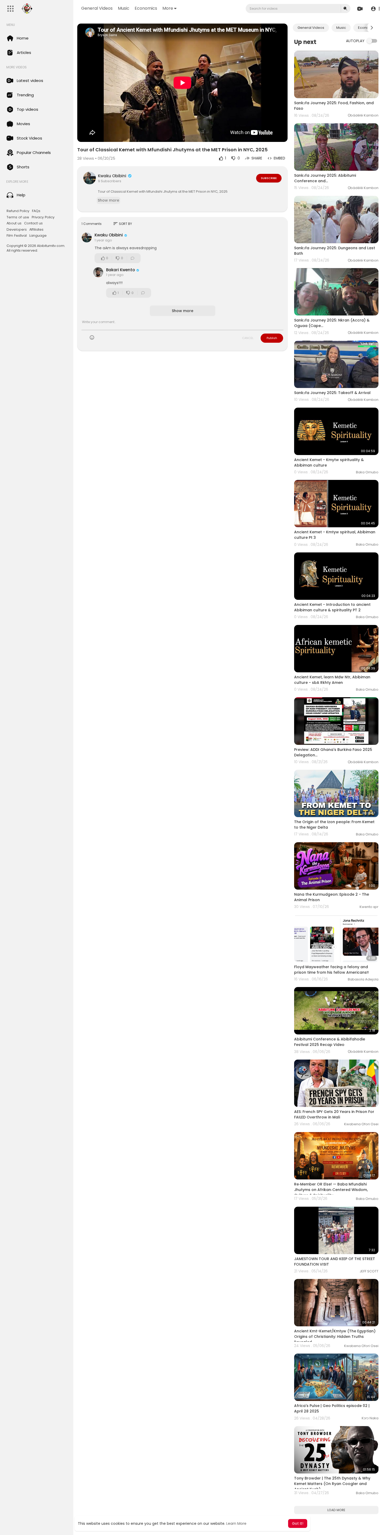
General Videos (97, 8)
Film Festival (17, 235)
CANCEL (248, 338)
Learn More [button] (236, 1523)
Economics (146, 8)
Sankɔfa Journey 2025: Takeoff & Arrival (332, 392)
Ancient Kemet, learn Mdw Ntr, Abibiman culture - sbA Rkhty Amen (332, 679)
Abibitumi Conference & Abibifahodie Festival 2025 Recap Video (329, 1042)
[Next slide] (371, 28)
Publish (272, 338)
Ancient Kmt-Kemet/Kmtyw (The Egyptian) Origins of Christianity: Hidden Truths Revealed (335, 1336)
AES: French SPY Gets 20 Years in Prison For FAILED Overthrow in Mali (334, 1114)
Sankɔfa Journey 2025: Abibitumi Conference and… (325, 178)
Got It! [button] (297, 1523)
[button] (375, 9)
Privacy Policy (43, 217)
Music (123, 8)
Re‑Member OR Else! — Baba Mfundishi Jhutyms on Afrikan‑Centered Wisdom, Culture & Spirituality (331, 1190)
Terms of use (18, 217)
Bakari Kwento (120, 270)
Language (38, 235)
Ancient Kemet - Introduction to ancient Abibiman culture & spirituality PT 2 (332, 607)
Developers (17, 229)
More (167, 8)
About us (14, 223)
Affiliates (36, 229)
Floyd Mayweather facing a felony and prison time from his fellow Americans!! (331, 969)
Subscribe (269, 178)
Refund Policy (18, 211)
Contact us (33, 223)
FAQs (36, 211)
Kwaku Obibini (112, 176)
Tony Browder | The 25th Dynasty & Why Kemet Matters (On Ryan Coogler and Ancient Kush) (332, 1484)
